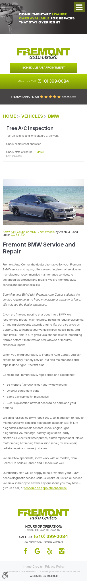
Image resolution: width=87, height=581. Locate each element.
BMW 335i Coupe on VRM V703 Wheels (29, 232)
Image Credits (33, 566)
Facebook (25, 551)
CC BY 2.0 (18, 234)
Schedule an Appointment (43, 67)
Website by (43, 576)
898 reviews (69, 96)
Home (9, 116)
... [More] (38, 152)
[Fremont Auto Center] (43, 53)
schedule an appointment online (45, 488)
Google (37, 551)
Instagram (61, 551)
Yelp (49, 551)
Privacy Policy (54, 566)
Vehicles (32, 116)
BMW (53, 116)
